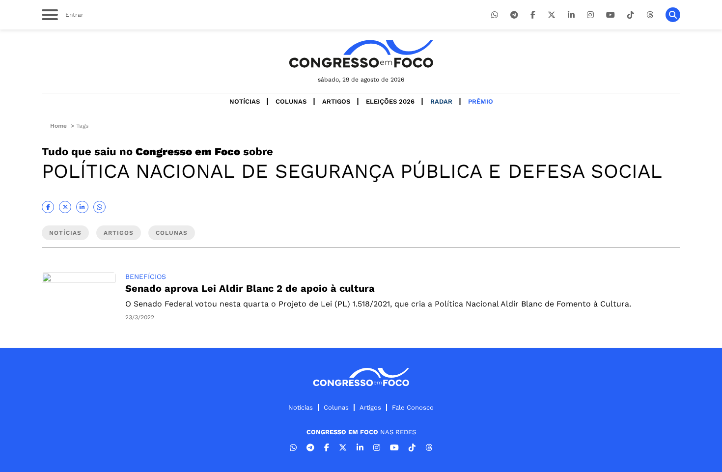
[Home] (361, 53)
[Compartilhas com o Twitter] (65, 207)
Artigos (336, 101)
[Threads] (649, 15)
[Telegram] (514, 15)
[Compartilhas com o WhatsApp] (99, 207)
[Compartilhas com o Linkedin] (82, 207)
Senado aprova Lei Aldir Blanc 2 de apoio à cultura (250, 288)
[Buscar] (673, 14)
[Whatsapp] (494, 15)
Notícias (244, 101)
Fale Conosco (413, 407)
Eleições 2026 (390, 101)
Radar (441, 101)
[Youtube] (610, 15)
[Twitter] (551, 15)
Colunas (291, 101)
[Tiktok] (630, 15)
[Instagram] (590, 15)
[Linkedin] (571, 15)
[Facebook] (532, 15)
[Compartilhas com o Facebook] (48, 207)
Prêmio (480, 101)
